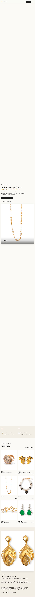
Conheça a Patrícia (4, 592)
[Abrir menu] (33, 2)
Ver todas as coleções (29, 447)
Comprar (28, 1)
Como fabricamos (13, 592)
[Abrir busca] (24, 2)
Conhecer (4, 242)
